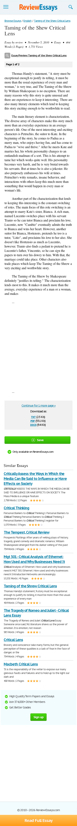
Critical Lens (13, 639)
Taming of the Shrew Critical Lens (30, 586)
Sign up (38, 717)
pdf (32, 420)
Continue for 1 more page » (38, 405)
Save (40, 440)
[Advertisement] (38, 346)
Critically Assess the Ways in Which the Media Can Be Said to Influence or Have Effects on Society (35, 478)
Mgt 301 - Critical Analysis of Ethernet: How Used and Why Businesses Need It (34, 559)
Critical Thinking (16, 508)
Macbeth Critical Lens (21, 664)
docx (33, 424)
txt (33, 416)
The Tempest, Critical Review (26, 532)
